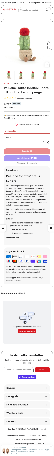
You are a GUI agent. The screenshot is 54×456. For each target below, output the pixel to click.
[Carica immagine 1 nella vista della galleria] (9, 75)
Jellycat (7, 84)
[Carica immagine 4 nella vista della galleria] (44, 75)
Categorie (12, 396)
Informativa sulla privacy (38, 435)
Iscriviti (41, 369)
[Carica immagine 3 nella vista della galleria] (33, 75)
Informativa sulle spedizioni (24, 444)
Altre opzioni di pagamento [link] (27, 163)
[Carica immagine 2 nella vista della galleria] (21, 75)
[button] (48, 143)
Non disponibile (10, 131)
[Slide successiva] (49, 43)
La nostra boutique (17, 404)
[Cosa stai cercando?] (46, 9)
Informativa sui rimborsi (16, 435)
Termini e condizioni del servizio (28, 440)
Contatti (11, 421)
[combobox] (34, 9)
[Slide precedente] (49, 48)
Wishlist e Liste (14, 413)
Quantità (7, 137)
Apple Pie (25, 429)
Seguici (10, 388)
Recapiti (41, 444)
